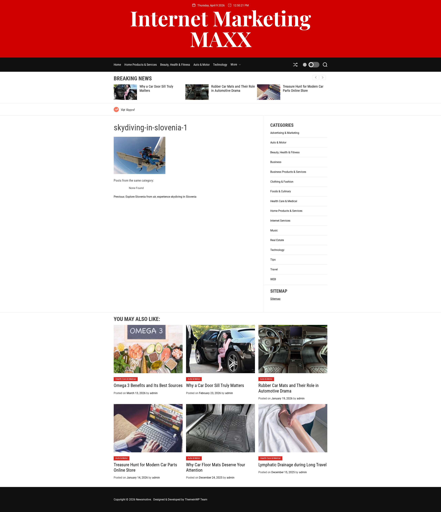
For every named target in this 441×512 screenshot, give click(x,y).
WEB (273, 279)
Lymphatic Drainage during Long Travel (292, 464)
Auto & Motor (201, 64)
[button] (323, 77)
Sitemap (275, 298)
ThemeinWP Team (196, 499)
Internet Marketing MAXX (220, 28)
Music (274, 230)
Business (275, 162)
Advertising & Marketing (284, 133)
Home (117, 64)
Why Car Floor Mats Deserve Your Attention (302, 88)
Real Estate (277, 240)
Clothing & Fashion (281, 181)
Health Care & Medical (283, 201)
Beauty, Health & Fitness (175, 64)
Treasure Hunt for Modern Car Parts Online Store (231, 88)
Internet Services (280, 220)
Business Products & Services (288, 171)
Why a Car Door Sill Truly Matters (215, 385)
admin (154, 393)
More (234, 64)
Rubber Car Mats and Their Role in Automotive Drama (161, 88)
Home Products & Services (140, 64)
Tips (273, 259)
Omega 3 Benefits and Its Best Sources (148, 385)
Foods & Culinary (280, 191)
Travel (274, 269)
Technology (220, 64)
